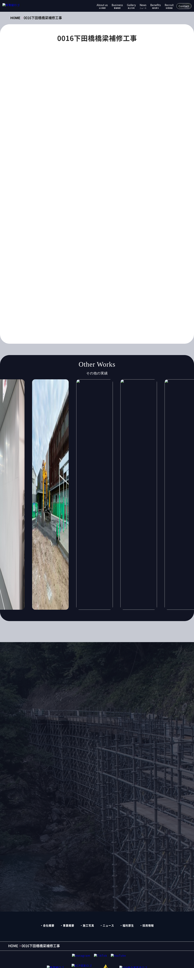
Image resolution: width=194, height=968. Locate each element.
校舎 (99, 276)
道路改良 (126, 305)
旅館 (94, 268)
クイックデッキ (58, 209)
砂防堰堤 (54, 298)
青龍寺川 (66, 313)
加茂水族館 (76, 254)
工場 (51, 268)
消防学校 (136, 283)
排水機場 (79, 268)
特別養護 (100, 291)
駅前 (97, 313)
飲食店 (83, 313)
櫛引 (63, 283)
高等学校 (54, 320)
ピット (103, 232)
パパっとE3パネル (60, 232)
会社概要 (48, 925)
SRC (89, 195)
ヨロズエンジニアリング (122, 239)
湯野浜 (65, 291)
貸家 (111, 305)
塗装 (106, 254)
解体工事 (54, 171)
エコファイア (98, 202)
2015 (65, 180)
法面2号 (103, 283)
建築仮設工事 (75, 171)
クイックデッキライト (89, 209)
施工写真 (88, 925)
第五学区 (72, 298)
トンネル (129, 224)
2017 (92, 180)
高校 (125, 313)
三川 (51, 246)
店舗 (63, 268)
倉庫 (125, 246)
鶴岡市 (89, 320)
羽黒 (87, 298)
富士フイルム (96, 261)
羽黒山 (101, 298)
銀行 (51, 313)
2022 (65, 187)
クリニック (117, 209)
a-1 (132, 187)
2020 (133, 180)
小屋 (139, 261)
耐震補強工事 (56, 305)
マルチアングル (58, 239)
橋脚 (51, 283)
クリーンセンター (59, 217)
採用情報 (148, 925)
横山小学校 (116, 276)
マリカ (134, 232)
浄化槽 (119, 283)
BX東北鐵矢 (56, 195)
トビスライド (87, 224)
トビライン (110, 224)
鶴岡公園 (72, 320)
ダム (69, 224)
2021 (51, 187)
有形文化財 (111, 268)
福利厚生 (128, 925)
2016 (79, 180)
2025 (106, 187)
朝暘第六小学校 (58, 276)
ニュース (108, 925)
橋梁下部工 (137, 276)
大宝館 (119, 254)
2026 (120, 187)
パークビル (85, 232)
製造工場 (78, 305)
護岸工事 (96, 305)
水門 (89, 283)
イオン (79, 202)
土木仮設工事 (98, 171)
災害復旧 (82, 291)
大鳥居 (52, 261)
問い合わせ (133, 678)
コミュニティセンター (92, 217)
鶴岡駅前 (126, 320)
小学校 (125, 261)
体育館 (96, 246)
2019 (120, 180)
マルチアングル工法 (87, 239)
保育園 (111, 246)
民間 (76, 283)
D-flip (74, 195)
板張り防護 (82, 276)
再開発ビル (55, 254)
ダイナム (54, 224)
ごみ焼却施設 (106, 195)
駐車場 (111, 313)
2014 (51, 180)
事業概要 (68, 925)
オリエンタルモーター (128, 202)
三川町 (65, 246)
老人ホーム (120, 298)
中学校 (80, 246)
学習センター (72, 261)
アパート (128, 195)
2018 (106, 180)
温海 (51, 291)
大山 (133, 254)
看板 (128, 291)
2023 (79, 187)
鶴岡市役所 (107, 320)
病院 (115, 291)
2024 (92, 187)
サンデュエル (121, 217)
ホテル (119, 232)
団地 (93, 254)
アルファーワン (58, 202)
